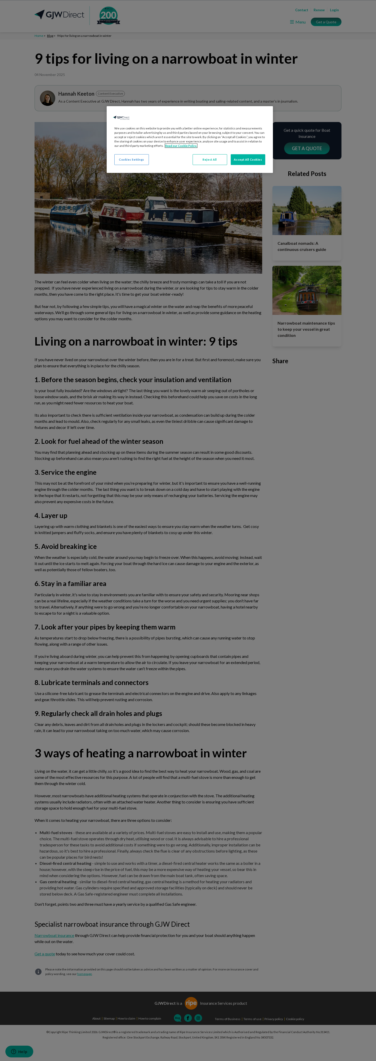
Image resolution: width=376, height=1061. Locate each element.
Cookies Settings (131, 159)
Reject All (210, 159)
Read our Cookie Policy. (181, 145)
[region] (190, 139)
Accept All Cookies (248, 159)
